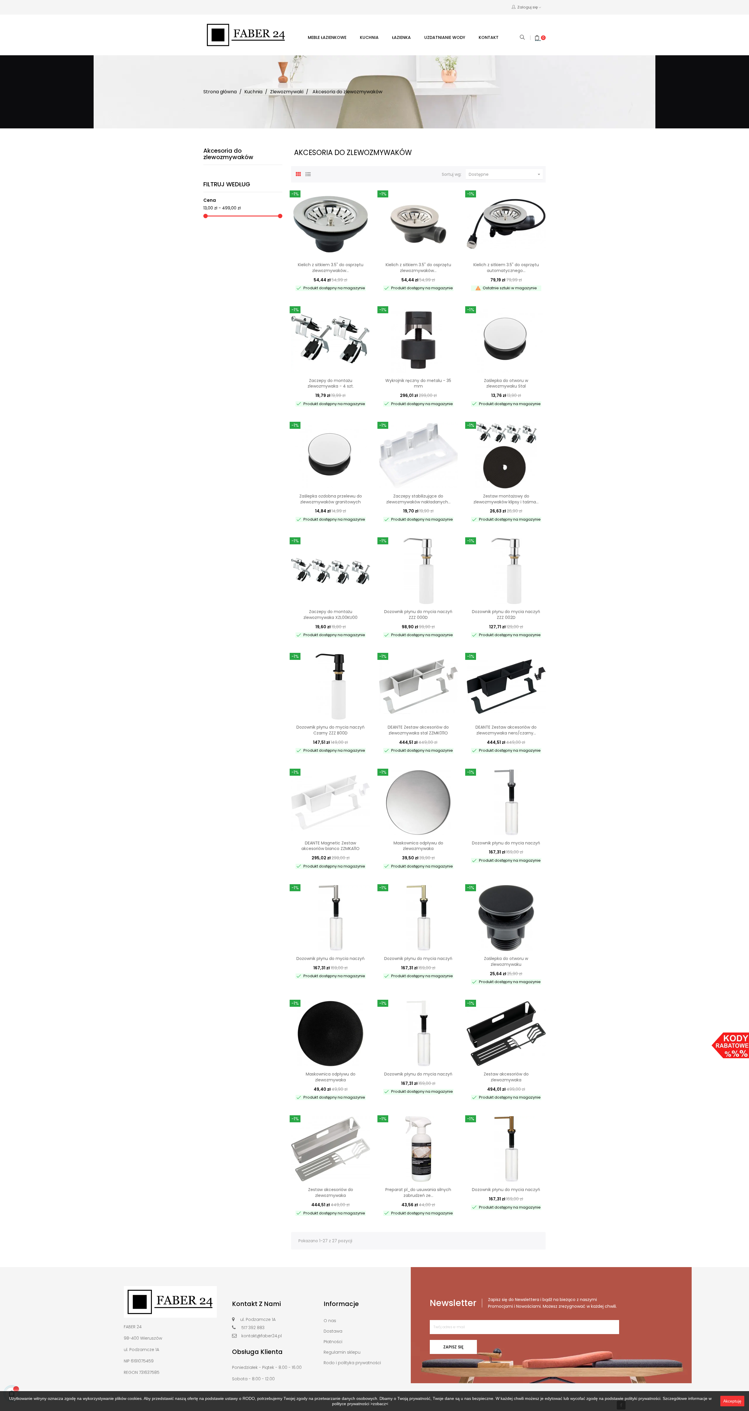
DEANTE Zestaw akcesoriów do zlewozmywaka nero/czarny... (506, 730)
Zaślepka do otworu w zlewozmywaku (506, 961)
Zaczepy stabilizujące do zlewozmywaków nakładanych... (418, 499)
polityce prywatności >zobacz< (360, 1403)
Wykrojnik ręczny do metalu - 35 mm (418, 383)
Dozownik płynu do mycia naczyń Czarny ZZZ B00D (330, 730)
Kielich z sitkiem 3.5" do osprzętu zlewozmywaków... (330, 267)
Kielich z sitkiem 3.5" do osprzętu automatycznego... (506, 267)
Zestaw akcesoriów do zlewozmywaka (506, 1077)
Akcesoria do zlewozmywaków (228, 154)
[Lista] (308, 173)
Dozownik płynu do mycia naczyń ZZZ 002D (506, 614)
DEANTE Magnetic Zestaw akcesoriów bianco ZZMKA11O (330, 846)
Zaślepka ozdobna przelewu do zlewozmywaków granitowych (330, 499)
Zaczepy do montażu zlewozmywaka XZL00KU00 (330, 614)
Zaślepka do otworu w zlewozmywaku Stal (506, 383)
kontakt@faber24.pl (261, 1336)
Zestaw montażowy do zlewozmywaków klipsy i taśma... (506, 499)
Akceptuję (732, 1401)
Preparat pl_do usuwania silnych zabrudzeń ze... (418, 1192)
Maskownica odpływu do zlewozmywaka (418, 846)
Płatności (333, 1342)
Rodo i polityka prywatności (352, 1363)
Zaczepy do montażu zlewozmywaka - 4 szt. (330, 383)
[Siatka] (298, 173)
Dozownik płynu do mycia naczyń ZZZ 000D (418, 614)
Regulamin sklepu (342, 1352)
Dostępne (505, 174)
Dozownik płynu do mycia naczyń (506, 843)
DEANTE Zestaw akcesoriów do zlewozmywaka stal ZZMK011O (418, 730)
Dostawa (333, 1331)
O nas (330, 1321)
